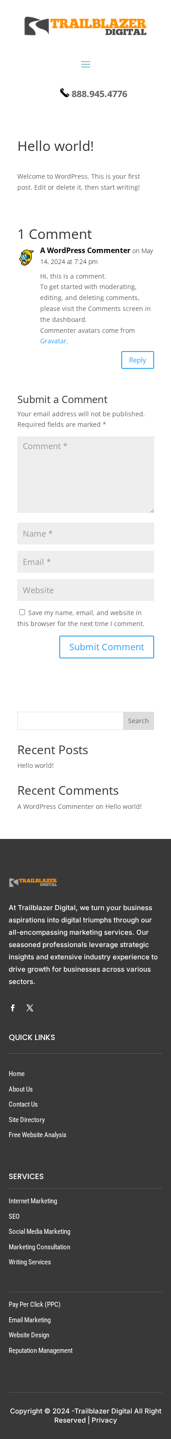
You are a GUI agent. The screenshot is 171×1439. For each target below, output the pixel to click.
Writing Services (30, 1262)
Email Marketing (30, 1320)
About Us (21, 1089)
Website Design (29, 1335)
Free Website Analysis (38, 1135)
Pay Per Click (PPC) (35, 1304)
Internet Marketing (33, 1201)
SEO (14, 1216)
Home (17, 1074)
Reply (137, 359)
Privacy (104, 1420)
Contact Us (23, 1104)
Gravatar (53, 340)
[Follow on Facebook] (13, 1008)
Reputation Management (41, 1350)
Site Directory (27, 1120)
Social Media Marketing (39, 1231)
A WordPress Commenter (85, 250)
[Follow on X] (30, 1008)
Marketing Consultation (39, 1247)
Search (138, 720)
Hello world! (35, 765)
